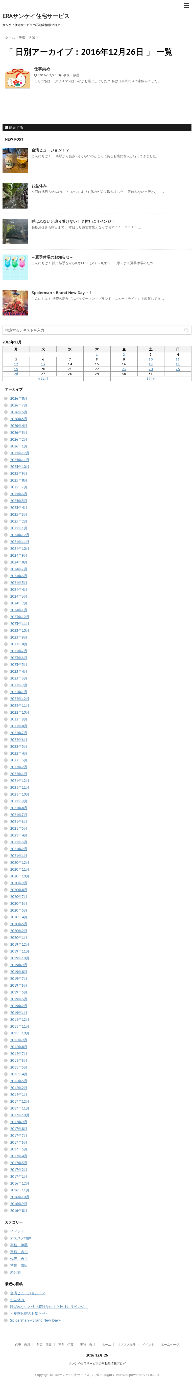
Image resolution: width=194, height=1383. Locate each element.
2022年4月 (18, 753)
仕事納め (42, 68)
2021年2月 (18, 849)
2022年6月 (18, 739)
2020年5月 (18, 910)
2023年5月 (18, 664)
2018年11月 (19, 1026)
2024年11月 (19, 541)
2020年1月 (18, 937)
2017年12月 (19, 1101)
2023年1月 (18, 692)
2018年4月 (18, 1074)
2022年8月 (18, 726)
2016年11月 (19, 1190)
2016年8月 (18, 1210)
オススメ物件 (20, 1238)
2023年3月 (18, 678)
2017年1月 (18, 1176)
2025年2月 (18, 521)
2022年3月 (18, 760)
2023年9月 (18, 637)
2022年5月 (18, 746)
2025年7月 (18, 487)
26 (16, 374)
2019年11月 (19, 951)
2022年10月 (19, 712)
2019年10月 (19, 958)
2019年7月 (18, 978)
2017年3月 (18, 1163)
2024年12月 (19, 535)
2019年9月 (18, 965)
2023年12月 (19, 617)
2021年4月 (18, 835)
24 (151, 369)
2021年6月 (18, 821)
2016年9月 (18, 1203)
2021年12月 (19, 780)
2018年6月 (18, 1060)
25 (178, 369)
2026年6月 (18, 412)
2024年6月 (18, 576)
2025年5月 (18, 500)
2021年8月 (18, 808)
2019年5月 (18, 992)
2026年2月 (18, 439)
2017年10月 (19, 1115)
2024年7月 (18, 569)
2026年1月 (18, 446)
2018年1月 (18, 1094)
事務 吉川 (19, 1252)
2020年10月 (19, 876)
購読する (15, 127)
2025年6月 (18, 494)
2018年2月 (18, 1087)
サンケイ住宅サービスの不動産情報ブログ (97, 1363)
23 (124, 369)
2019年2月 (18, 1006)
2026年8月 (18, 398)
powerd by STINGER (144, 1375)
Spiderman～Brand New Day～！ (62, 292)
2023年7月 (18, 651)
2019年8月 (18, 971)
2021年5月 (18, 828)
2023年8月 (18, 644)
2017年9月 (18, 1122)
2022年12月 (19, 698)
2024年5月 (18, 582)
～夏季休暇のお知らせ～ (52, 257)
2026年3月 (18, 432)
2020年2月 (18, 930)
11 (178, 359)
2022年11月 (19, 705)
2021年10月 (19, 794)
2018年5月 (18, 1067)
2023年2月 (18, 685)
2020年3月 (18, 924)
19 (16, 369)
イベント (17, 1231)
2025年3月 (18, 514)
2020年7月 (18, 896)
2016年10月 (19, 1197)
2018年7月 (18, 1053)
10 (151, 359)
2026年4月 (18, 425)
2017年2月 (18, 1169)
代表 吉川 (19, 1258)
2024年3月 (18, 596)
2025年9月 (18, 473)
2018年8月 (18, 1047)
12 (16, 364)
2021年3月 (18, 842)
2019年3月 (18, 999)
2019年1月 (18, 1012)
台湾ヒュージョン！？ (50, 150)
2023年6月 (18, 657)
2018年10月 (19, 1033)
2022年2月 (18, 767)
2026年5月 (18, 419)
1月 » (151, 378)
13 (43, 364)
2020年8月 (18, 890)
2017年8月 (18, 1128)
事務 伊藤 (71, 75)
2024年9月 (18, 555)
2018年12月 (19, 1019)
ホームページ (170, 1344)
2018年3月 (18, 1081)
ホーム (106, 1344)
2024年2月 (18, 603)
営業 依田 (19, 1265)
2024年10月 (19, 548)
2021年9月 (18, 801)
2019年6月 (18, 985)
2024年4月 (18, 589)
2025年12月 (19, 453)
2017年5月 (18, 1149)
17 (151, 364)
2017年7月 (18, 1135)
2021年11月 (19, 787)
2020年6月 (18, 903)
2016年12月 (19, 1183)
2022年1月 (18, 774)
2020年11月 (19, 869)
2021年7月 (18, 814)
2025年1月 (18, 528)
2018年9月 (18, 1040)
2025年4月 (18, 507)
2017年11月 (19, 1108)
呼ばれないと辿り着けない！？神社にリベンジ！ (73, 221)
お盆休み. (39, 185)
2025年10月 (19, 466)
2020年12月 (19, 862)
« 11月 (43, 378)
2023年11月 (19, 623)
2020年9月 (18, 883)
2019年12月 (19, 944)
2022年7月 (18, 733)
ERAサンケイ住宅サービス (36, 15)
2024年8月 (18, 562)
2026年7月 (18, 405)
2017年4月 (18, 1156)
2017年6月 (18, 1142)
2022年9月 (18, 719)
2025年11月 (19, 460)
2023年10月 (19, 630)
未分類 (15, 1272)
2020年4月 (18, 917)
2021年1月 (18, 855)
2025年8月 (18, 480)
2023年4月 (18, 671)
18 (178, 364)
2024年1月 (18, 610)
